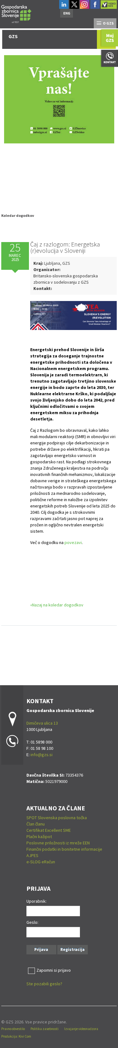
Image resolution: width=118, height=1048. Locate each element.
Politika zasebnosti (45, 1029)
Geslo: (32, 922)
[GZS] (16, 13)
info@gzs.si (42, 754)
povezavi (73, 542)
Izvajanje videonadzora (81, 1029)
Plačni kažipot (39, 836)
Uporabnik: (36, 901)
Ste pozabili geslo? (44, 984)
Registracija (72, 949)
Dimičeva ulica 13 (42, 723)
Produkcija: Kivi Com (16, 1036)
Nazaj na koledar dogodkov (57, 605)
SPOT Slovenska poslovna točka (56, 817)
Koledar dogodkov (17, 215)
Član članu (35, 824)
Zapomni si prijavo (54, 970)
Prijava (41, 949)
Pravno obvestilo (13, 1029)
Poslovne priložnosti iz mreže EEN (58, 843)
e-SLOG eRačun (40, 862)
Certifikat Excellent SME (48, 830)
